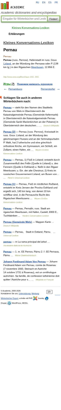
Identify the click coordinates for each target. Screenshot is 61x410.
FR (56, 2)
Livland (7, 63)
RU (37, 2)
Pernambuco (15, 89)
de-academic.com (13, 5)
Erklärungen (17, 33)
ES (50, 2)
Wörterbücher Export (9, 298)
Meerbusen (37, 67)
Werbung (35, 293)
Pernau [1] (9, 184)
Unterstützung (24, 293)
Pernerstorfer (48, 89)
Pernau (7, 107)
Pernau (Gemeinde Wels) (17, 222)
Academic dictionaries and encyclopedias (29, 12)
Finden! (53, 19)
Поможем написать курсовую (35, 84)
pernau (7, 241)
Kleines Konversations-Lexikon (30, 27)
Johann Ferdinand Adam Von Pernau (24, 261)
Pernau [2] (9, 131)
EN (43, 2)
